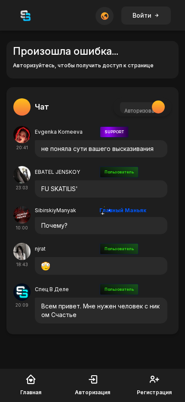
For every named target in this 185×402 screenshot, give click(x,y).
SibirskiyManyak (55, 210)
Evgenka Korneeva (59, 132)
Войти (142, 15)
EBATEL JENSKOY (57, 172)
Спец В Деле (52, 289)
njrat (40, 248)
